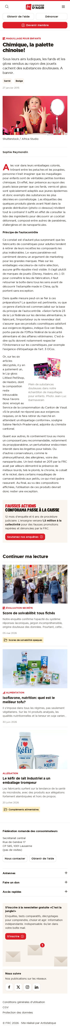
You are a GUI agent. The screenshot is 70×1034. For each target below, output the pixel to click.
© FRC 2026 (11, 1022)
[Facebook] (9, 987)
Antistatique (48, 1022)
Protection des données (18, 1012)
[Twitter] (18, 987)
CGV (6, 1007)
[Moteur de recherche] (7, 7)
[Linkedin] (36, 987)
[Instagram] (27, 987)
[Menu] (63, 7)
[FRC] (35, 7)
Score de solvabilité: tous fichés (29, 613)
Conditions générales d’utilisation (24, 1002)
